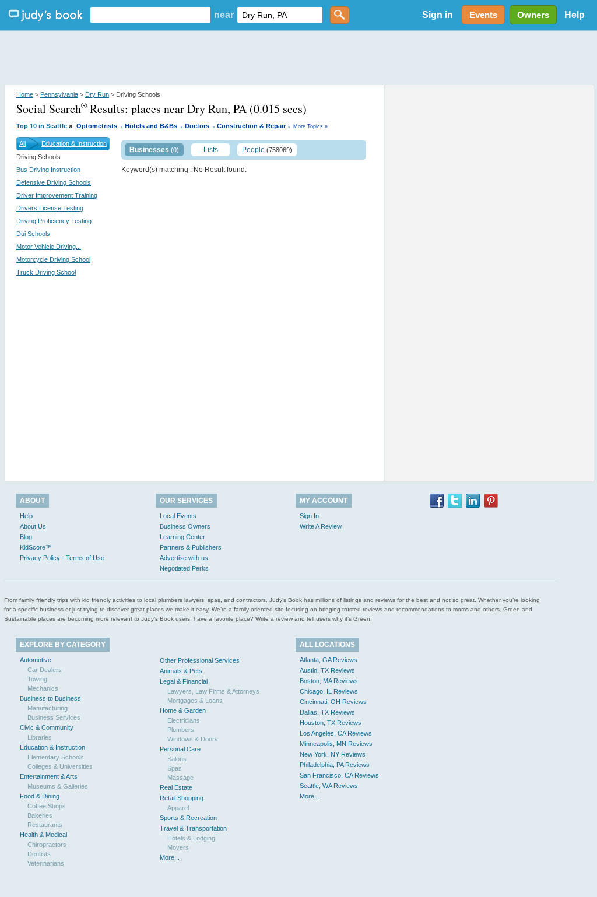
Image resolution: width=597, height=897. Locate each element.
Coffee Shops (46, 806)
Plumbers (180, 729)
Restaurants (44, 824)
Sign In (309, 515)
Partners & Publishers (191, 547)
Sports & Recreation (188, 817)
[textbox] (150, 15)
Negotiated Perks (184, 568)
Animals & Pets (181, 670)
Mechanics (42, 688)
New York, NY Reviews (333, 754)
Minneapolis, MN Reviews (336, 743)
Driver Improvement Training (56, 195)
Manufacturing (47, 708)
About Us (33, 526)
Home (24, 94)
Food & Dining (39, 796)
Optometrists (96, 125)
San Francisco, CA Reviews (339, 775)
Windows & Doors (192, 739)
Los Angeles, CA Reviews (336, 733)
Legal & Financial (184, 681)
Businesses (149, 150)
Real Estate (176, 787)
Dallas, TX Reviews (327, 712)
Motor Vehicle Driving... (48, 246)
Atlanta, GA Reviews (328, 659)
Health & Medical (43, 834)
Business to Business (50, 698)
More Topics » (310, 126)
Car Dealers (44, 669)
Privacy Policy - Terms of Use (62, 557)
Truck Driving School (46, 272)
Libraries (39, 737)
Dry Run (97, 94)
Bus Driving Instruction (48, 169)
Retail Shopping (181, 797)
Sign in (437, 15)
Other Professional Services (200, 660)
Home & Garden (183, 710)
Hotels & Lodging (191, 838)
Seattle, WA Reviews (329, 785)
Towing (37, 679)
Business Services (53, 717)
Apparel (178, 807)
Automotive (35, 659)
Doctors (197, 125)
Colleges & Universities (60, 766)
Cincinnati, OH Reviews (333, 701)
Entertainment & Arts (49, 776)
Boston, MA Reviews (329, 680)
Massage (180, 777)
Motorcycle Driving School (53, 259)
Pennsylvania (59, 94)
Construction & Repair (251, 125)
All (22, 143)
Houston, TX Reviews (330, 722)
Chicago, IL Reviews (329, 691)
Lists (210, 150)
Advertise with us (184, 557)
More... (170, 857)
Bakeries (39, 815)
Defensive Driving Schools (53, 182)
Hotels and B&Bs (151, 125)
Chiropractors (46, 844)
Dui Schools (33, 233)
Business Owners (185, 526)
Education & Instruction (74, 143)
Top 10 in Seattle (41, 125)
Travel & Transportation (193, 828)
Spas (174, 768)
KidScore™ (36, 547)
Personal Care (180, 748)
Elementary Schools (55, 757)
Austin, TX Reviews (327, 670)
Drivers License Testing (49, 208)
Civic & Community (46, 727)
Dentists (39, 853)
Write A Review (321, 526)
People (253, 150)
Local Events (178, 515)
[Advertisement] (298, 58)
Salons (177, 758)
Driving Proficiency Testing (54, 220)
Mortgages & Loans (195, 700)
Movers (178, 847)
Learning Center (182, 536)
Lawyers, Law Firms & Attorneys (213, 691)
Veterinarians (45, 863)
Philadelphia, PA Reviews (335, 764)
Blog (26, 536)
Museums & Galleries (57, 786)
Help (574, 15)
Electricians (183, 720)
